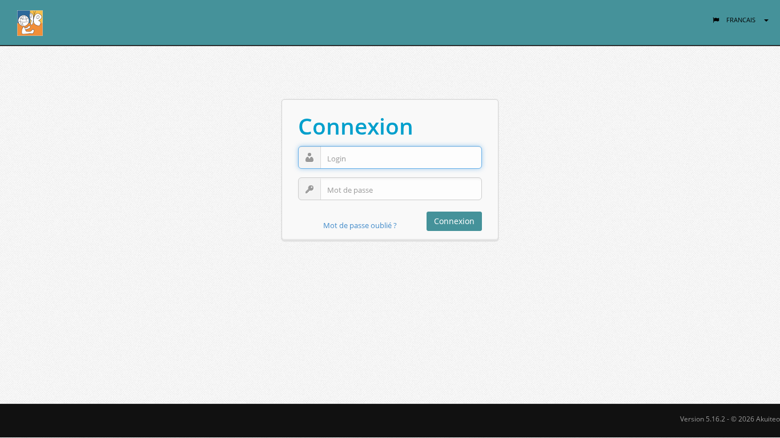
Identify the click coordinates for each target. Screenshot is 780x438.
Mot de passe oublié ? (360, 225)
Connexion (454, 221)
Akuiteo (768, 419)
